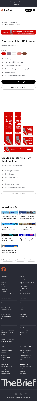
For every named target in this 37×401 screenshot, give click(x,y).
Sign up (28, 10)
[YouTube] (25, 393)
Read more (16, 4)
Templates (4, 22)
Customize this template (18, 82)
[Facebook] (11, 393)
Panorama (20, 260)
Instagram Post (7, 260)
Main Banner (13, 22)
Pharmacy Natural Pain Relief (12, 24)
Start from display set (18, 87)
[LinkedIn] (16, 393)
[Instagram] (20, 393)
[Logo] (3, 269)
